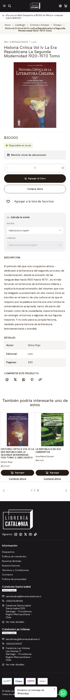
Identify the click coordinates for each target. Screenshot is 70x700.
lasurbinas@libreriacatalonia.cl (23, 639)
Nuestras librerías (11, 561)
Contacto (7, 574)
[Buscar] (9, 5)
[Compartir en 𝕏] (15, 380)
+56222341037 (14, 643)
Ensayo (58, 25)
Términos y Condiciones (15, 570)
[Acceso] (60, 5)
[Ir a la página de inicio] (35, 6)
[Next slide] (65, 490)
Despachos (8, 551)
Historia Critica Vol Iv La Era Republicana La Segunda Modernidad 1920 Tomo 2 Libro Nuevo (17, 453)
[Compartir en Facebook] (7, 380)
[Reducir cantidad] (7, 168)
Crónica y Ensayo (39, 25)
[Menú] (4, 5)
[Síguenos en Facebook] (20, 534)
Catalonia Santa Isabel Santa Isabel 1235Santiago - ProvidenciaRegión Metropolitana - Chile (19, 611)
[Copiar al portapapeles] (40, 380)
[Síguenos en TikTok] (35, 534)
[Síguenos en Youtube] (30, 534)
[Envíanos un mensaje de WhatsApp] (63, 693)
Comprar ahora (35, 189)
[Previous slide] (4, 490)
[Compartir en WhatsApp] (24, 380)
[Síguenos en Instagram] (15, 534)
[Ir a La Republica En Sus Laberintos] (52, 429)
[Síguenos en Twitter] (25, 534)
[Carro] (65, 5)
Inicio (8, 25)
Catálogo (20, 25)
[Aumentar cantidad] (63, 168)
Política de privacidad (14, 579)
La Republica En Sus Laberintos (48, 450)
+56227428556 (14, 600)
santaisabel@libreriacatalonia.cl (23, 596)
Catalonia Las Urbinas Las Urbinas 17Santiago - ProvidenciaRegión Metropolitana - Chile (19, 654)
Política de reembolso (14, 556)
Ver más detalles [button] (15, 621)
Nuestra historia (11, 565)
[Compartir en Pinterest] (32, 380)
